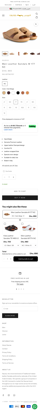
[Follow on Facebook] (3, 395)
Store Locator (8, 4)
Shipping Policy (7, 359)
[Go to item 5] (32, 53)
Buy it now (20, 198)
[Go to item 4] (26, 53)
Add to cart (20, 191)
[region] (20, 278)
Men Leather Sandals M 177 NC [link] (23, 212)
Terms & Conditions (9, 356)
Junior (4, 335)
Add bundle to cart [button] (25, 259)
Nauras (5, 60)
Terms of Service (8, 363)
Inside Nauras (18, 4)
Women (5, 331)
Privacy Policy (6, 352)
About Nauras (6, 345)
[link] (7, 214)
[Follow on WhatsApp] (14, 395)
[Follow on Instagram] (9, 395)
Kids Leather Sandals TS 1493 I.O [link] (11, 237)
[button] (4, 258)
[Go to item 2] (12, 53)
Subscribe (10, 315)
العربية (33, 4)
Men (3, 327)
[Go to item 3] (19, 53)
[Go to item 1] (5, 53)
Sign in (27, 4)
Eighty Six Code (30, 401)
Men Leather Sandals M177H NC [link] (28, 237)
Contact (4, 349)
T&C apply (20, 284)
